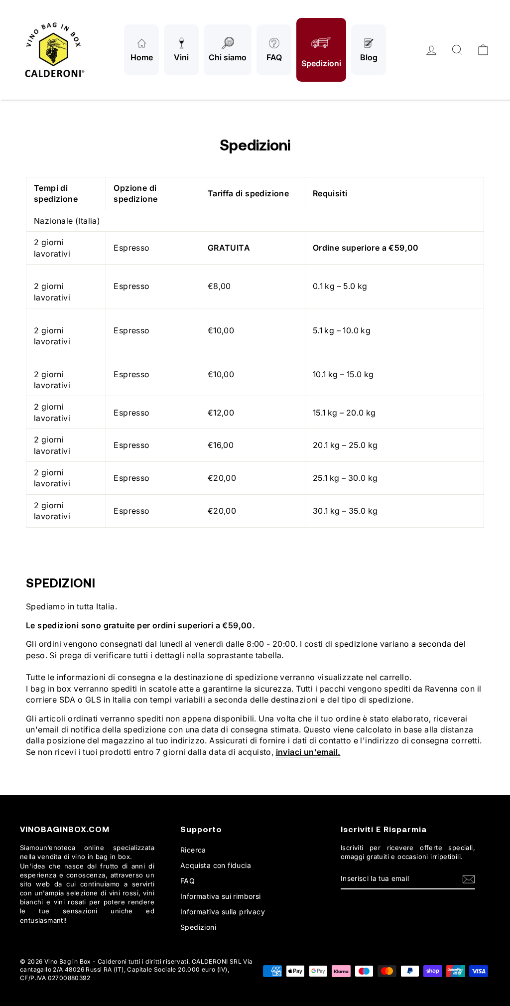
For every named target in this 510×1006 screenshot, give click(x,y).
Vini (181, 57)
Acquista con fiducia (215, 865)
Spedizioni (321, 63)
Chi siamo (228, 57)
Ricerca (193, 850)
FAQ (274, 57)
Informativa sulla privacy (222, 911)
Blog (369, 57)
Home (141, 57)
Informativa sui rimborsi (220, 896)
